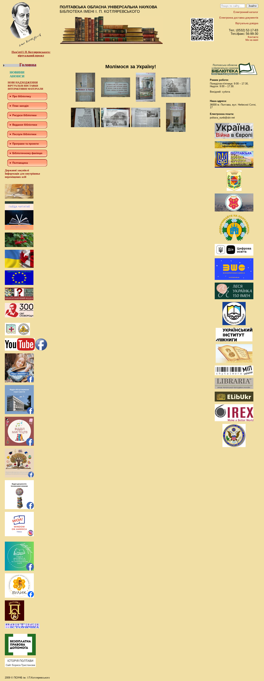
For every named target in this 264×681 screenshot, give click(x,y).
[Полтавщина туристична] (234, 240)
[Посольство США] (234, 446)
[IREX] (234, 420)
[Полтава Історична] (22, 627)
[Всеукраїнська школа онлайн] (234, 279)
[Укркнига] (234, 340)
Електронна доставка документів (238, 17)
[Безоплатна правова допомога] (20, 654)
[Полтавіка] (14, 619)
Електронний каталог (245, 12)
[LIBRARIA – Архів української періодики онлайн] (234, 388)
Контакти (253, 37)
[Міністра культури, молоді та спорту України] (234, 147)
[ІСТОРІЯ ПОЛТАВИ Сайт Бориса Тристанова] (20, 666)
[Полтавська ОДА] (234, 166)
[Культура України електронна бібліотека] (234, 362)
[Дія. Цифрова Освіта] (234, 254)
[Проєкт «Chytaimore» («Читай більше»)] (234, 374)
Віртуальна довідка (246, 23)
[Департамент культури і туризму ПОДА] (234, 189)
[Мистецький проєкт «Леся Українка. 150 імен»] (234, 298)
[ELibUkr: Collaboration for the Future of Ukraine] (234, 400)
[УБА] (234, 324)
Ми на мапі (251, 39)
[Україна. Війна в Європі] (234, 137)
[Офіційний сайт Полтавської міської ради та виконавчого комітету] (234, 210)
